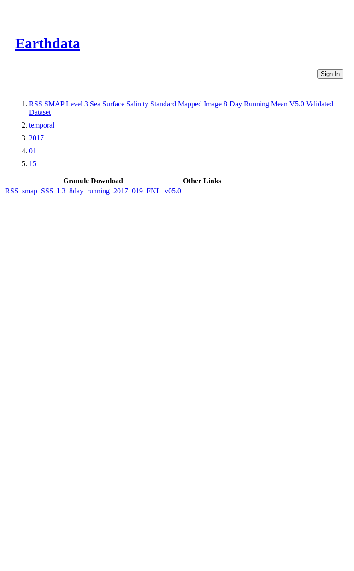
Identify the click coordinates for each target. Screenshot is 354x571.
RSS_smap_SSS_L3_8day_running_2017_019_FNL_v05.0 (93, 191)
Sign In (330, 73)
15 (32, 164)
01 (32, 151)
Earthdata (47, 43)
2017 (36, 138)
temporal (41, 125)
